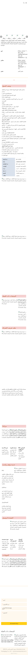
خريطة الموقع (14, 653)
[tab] (14, 79)
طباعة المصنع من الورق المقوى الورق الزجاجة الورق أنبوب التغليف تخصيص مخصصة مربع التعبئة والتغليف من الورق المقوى (20, 644)
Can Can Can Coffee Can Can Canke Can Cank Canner (7, 641)
